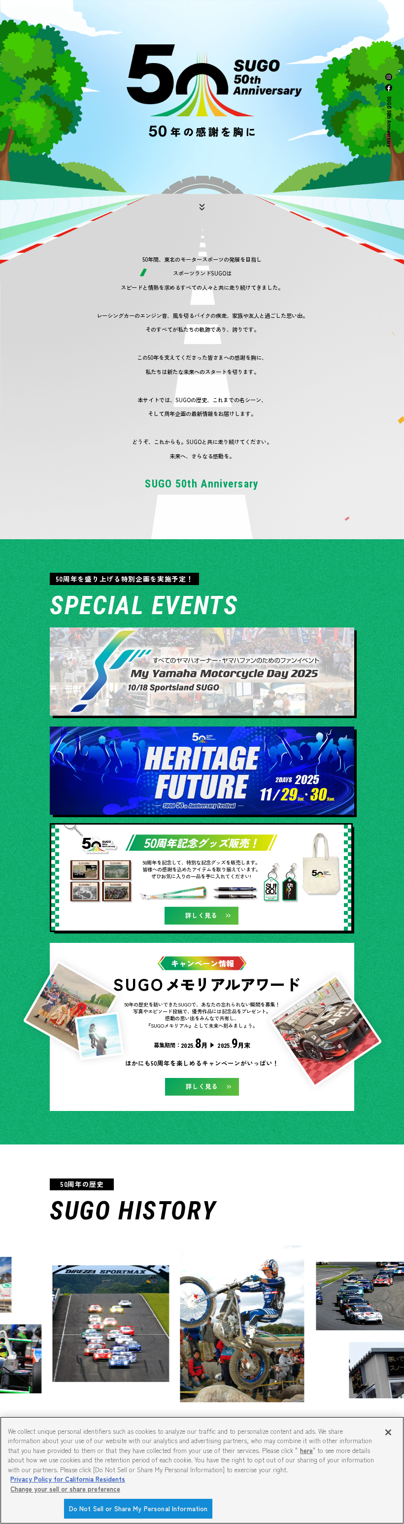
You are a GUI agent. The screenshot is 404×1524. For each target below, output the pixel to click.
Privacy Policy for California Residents (67, 1479)
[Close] (388, 1432)
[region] (202, 1470)
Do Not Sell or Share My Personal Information (138, 1508)
